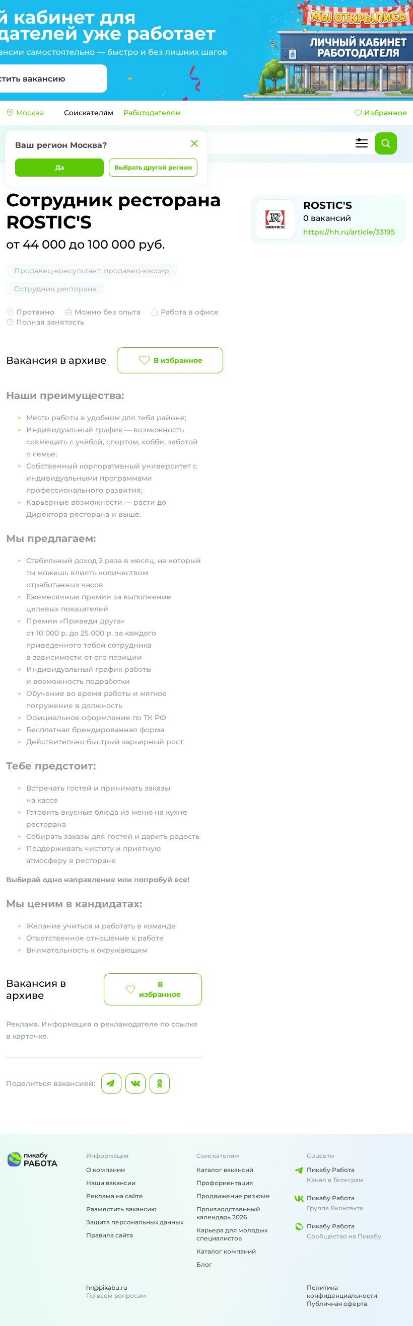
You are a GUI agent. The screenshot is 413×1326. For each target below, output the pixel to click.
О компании (105, 1170)
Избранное (385, 113)
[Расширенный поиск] (362, 143)
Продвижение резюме (233, 1196)
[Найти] (386, 143)
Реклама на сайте (114, 1196)
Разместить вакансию (121, 1209)
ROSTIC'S (327, 205)
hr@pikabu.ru (106, 1287)
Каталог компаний (226, 1251)
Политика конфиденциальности (342, 1291)
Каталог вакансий (224, 1170)
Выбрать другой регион (153, 167)
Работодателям (152, 113)
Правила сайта (109, 1235)
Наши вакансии (110, 1183)
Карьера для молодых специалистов (231, 1234)
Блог (204, 1264)
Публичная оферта (337, 1303)
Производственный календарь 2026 (228, 1213)
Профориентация (224, 1183)
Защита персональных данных (134, 1222)
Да (59, 167)
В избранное (178, 360)
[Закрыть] (194, 143)
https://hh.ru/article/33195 (349, 232)
